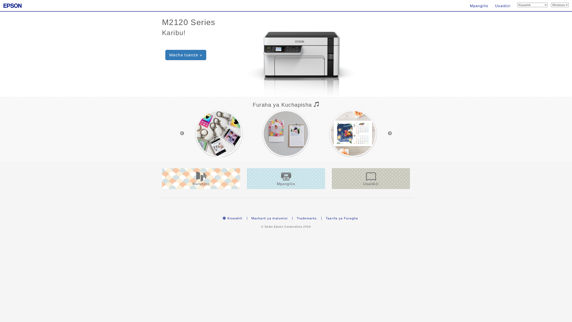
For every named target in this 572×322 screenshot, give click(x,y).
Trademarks (307, 218)
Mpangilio (479, 6)
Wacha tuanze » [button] (185, 55)
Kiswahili (234, 218)
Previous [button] (182, 133)
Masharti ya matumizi (269, 218)
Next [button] (390, 133)
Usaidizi (503, 6)
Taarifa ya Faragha (342, 218)
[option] (218, 133)
